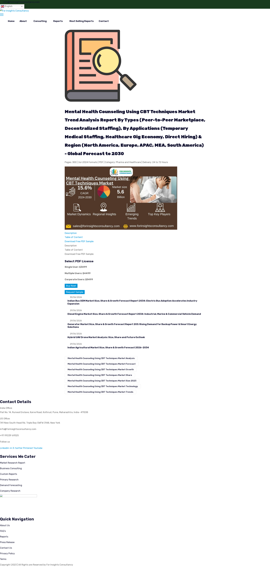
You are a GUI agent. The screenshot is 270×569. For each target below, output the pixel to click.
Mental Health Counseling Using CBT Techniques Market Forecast (102, 364)
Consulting (40, 21)
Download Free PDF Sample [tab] (79, 254)
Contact (104, 21)
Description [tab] (71, 245)
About (23, 21)
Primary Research (9, 479)
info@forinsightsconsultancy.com (21, 2)
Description (71, 233)
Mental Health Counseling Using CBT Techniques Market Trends (100, 392)
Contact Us (6, 548)
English (8, 6)
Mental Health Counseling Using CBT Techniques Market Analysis (101, 358)
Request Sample (74, 292)
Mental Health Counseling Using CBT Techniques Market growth (101, 369)
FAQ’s (3, 531)
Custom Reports (8, 474)
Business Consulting (11, 468)
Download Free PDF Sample (79, 241)
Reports (58, 21)
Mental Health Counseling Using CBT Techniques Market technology (103, 386)
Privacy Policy (7, 553)
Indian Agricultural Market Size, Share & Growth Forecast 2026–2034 (108, 347)
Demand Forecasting (11, 485)
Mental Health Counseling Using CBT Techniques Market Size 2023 (102, 380)
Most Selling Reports (81, 21)
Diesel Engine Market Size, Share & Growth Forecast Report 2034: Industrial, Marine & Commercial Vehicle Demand (134, 314)
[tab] (135, 233)
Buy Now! (71, 285)
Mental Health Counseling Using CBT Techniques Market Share (100, 375)
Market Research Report (12, 462)
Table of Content (74, 237)
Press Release (7, 542)
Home (11, 21)
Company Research (10, 491)
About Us (5, 525)
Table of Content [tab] (74, 249)
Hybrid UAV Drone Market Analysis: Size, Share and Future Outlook (106, 337)
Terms (3, 559)
